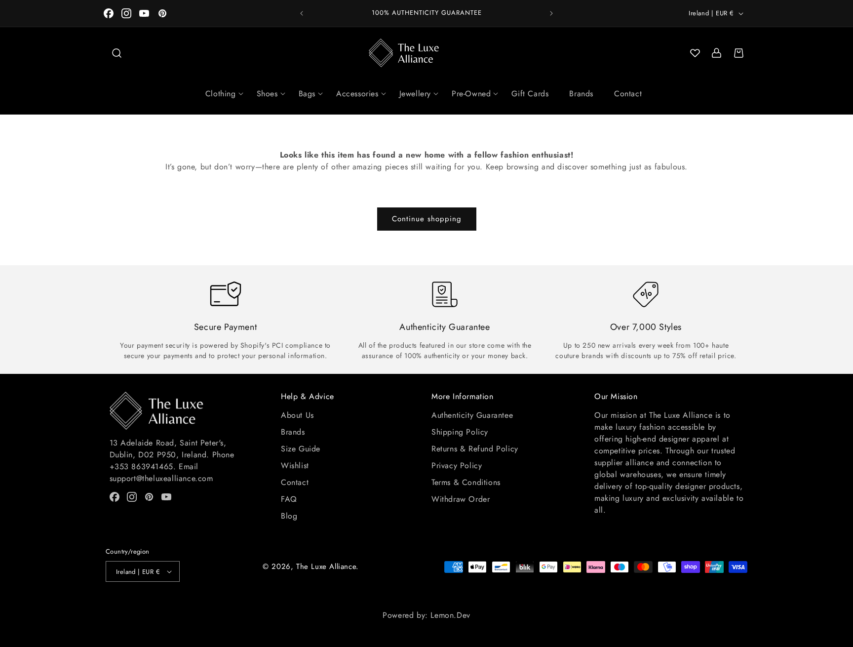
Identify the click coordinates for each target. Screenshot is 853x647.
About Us (297, 415)
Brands (581, 93)
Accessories (357, 93)
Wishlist (295, 465)
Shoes (267, 93)
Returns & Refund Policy (474, 448)
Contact (628, 93)
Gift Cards (529, 93)
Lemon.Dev (450, 615)
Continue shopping (427, 218)
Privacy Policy (456, 465)
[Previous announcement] (301, 13)
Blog (289, 516)
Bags (307, 93)
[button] (116, 53)
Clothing (220, 93)
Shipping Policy (459, 432)
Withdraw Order (460, 499)
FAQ (289, 499)
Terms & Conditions (466, 482)
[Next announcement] (551, 13)
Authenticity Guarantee (472, 415)
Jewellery (415, 93)
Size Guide (300, 448)
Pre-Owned (471, 93)
